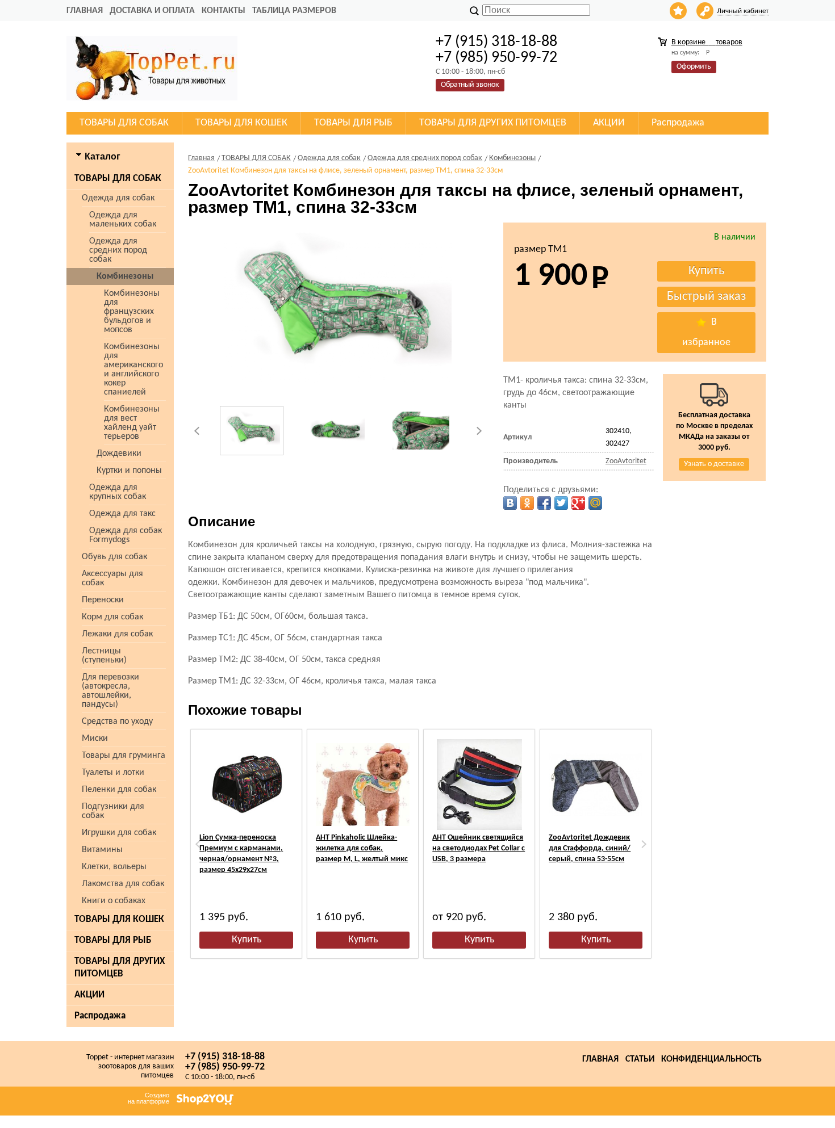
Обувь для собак (114, 556)
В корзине (706, 42)
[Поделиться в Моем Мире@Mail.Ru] (595, 503)
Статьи (639, 1059)
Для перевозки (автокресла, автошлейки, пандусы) (110, 691)
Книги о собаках (113, 900)
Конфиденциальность (711, 1059)
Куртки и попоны (129, 470)
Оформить (694, 66)
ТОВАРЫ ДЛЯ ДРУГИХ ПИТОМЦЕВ (119, 968)
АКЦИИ (89, 995)
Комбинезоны (125, 276)
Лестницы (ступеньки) (104, 656)
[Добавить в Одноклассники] (527, 503)
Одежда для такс (122, 513)
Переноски (103, 600)
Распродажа (100, 1016)
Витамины (102, 849)
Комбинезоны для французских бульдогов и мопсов (132, 311)
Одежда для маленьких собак (122, 220)
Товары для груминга (123, 755)
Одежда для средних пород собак (118, 250)
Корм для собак (112, 617)
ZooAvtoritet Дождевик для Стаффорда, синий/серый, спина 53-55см (590, 848)
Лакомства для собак (123, 883)
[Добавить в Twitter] (561, 503)
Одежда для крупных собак (117, 492)
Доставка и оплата (152, 10)
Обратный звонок (470, 85)
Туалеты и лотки (113, 772)
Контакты (223, 10)
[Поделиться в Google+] (578, 503)
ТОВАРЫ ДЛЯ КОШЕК (119, 919)
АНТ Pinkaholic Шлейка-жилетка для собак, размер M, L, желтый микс (362, 848)
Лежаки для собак (117, 634)
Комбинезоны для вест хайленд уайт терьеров (132, 423)
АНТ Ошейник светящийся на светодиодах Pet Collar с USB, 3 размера (478, 848)
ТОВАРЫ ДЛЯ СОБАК (117, 178)
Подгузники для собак (113, 811)
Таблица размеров (294, 10)
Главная (84, 10)
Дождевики (119, 453)
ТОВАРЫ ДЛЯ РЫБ (112, 940)
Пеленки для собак (119, 789)
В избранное (706, 332)
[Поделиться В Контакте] (510, 503)
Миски (95, 738)
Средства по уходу (117, 721)
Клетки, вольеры (114, 866)
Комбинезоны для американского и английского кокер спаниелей (133, 369)
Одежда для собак (118, 198)
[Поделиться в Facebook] (544, 503)
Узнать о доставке (714, 464)
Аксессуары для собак (112, 578)
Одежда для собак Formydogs (125, 535)
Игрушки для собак (119, 832)
